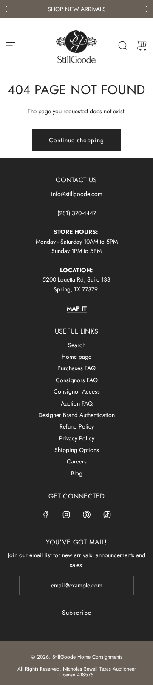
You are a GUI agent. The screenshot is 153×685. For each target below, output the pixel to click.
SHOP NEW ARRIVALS (77, 9)
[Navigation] (10, 45)
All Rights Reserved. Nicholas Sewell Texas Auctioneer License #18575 (76, 672)
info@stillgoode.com (76, 194)
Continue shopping (76, 140)
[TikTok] (107, 514)
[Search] (122, 45)
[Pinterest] (86, 514)
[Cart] (141, 45)
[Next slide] (146, 9)
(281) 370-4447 (76, 213)
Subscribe (76, 612)
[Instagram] (66, 514)
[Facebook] (46, 514)
